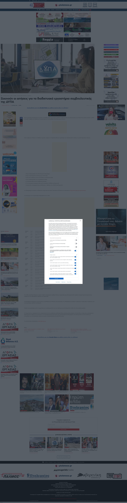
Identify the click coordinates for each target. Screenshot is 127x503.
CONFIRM (56, 278)
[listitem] (63, 237)
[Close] (81, 221)
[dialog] (63, 251)
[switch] (76, 240)
